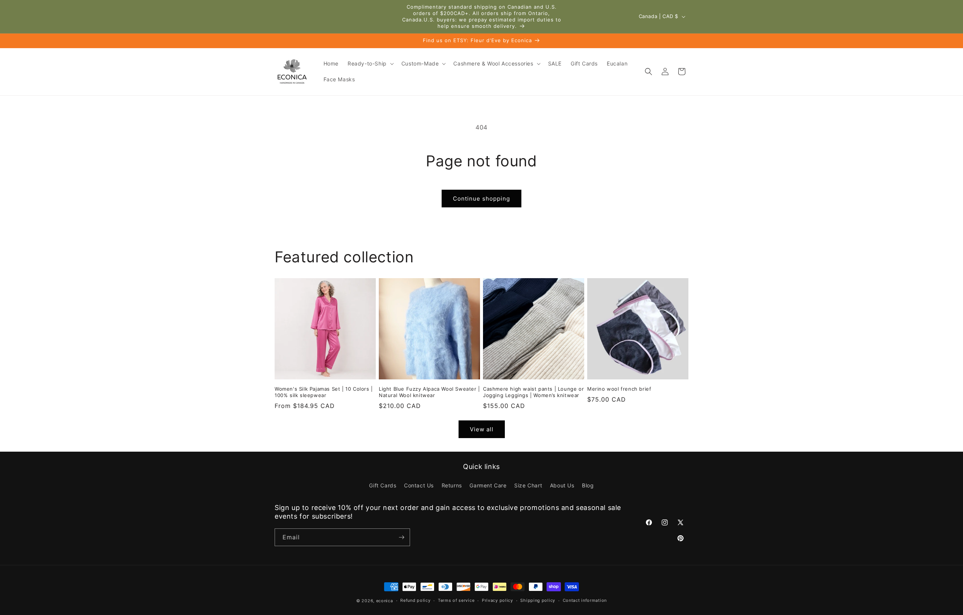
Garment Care (487, 485)
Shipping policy (537, 600)
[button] (370, 64)
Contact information (585, 600)
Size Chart (528, 485)
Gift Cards (382, 485)
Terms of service (456, 600)
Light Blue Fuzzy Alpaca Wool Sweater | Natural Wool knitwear (429, 392)
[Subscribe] (401, 537)
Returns (452, 485)
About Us (562, 485)
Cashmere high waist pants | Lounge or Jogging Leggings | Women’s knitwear (533, 392)
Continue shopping (481, 198)
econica (384, 600)
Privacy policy (497, 600)
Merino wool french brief (619, 389)
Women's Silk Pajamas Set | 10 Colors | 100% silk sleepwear (324, 392)
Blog (588, 485)
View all (482, 429)
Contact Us (419, 485)
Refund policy (415, 600)
